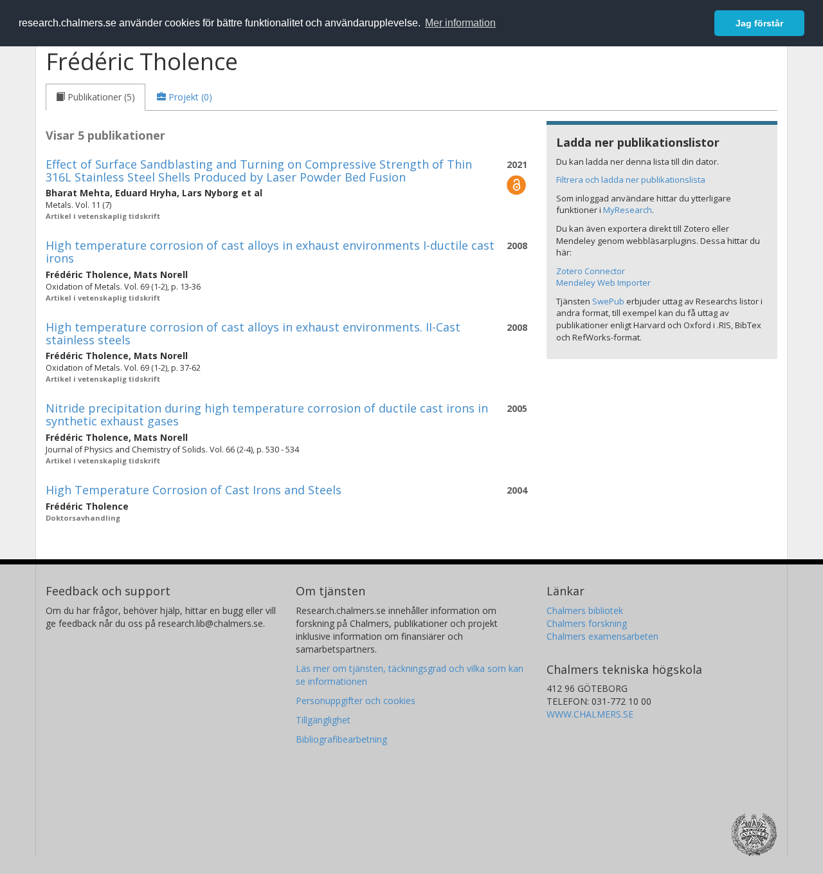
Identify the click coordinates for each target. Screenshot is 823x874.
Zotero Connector (590, 271)
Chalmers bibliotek (585, 610)
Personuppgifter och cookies (355, 700)
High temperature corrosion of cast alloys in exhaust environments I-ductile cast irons (270, 251)
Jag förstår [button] (759, 23)
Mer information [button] (460, 22)
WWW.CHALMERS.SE (590, 714)
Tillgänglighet (323, 720)
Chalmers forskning (587, 623)
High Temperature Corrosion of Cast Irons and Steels (193, 489)
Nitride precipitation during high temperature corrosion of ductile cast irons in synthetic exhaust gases (267, 414)
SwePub (608, 301)
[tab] (95, 97)
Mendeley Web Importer (603, 282)
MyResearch (627, 210)
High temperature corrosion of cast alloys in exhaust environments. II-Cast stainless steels (253, 333)
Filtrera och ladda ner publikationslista (630, 179)
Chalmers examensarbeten (602, 636)
